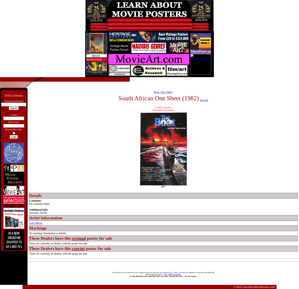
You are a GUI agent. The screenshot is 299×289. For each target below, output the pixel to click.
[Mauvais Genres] (148, 52)
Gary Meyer (35, 223)
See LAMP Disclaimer (172, 274)
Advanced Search (14, 101)
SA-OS (204, 100)
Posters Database (13, 95)
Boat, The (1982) (163, 92)
